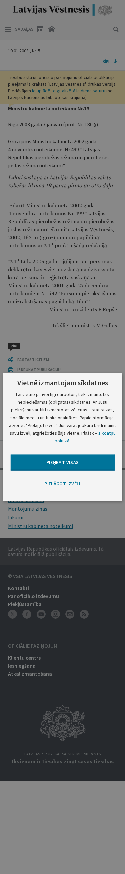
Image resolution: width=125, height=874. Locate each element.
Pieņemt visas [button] (62, 462)
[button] (62, 484)
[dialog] (62, 437)
